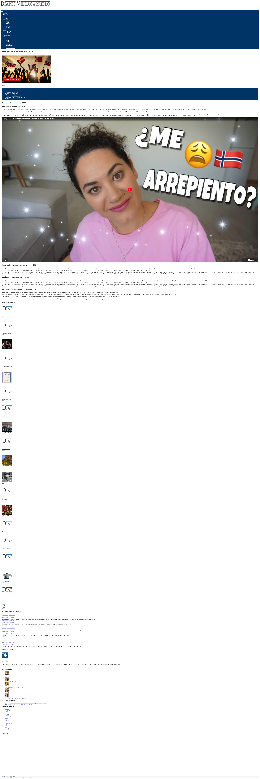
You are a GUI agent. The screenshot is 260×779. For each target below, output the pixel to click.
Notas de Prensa (9, 45)
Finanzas (8, 26)
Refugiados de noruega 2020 (11, 93)
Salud (7, 41)
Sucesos (8, 46)
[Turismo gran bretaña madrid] (130, 626)
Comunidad (8, 31)
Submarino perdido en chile (8, 617)
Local (4, 30)
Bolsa (7, 22)
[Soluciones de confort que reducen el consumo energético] (7, 697)
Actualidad (6, 14)
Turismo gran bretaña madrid (8, 628)
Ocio (7, 18)
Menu (2, 11)
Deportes (5, 36)
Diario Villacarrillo (4, 776)
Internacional (6, 35)
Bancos (7, 21)
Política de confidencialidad (16, 777)
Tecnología (6, 37)
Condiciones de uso (5, 777)
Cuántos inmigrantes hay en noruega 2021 (14, 94)
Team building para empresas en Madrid (14, 687)
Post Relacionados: (9, 98)
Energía (7, 24)
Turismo (8, 42)
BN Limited (5, 661)
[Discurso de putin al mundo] (130, 642)
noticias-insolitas (8, 723)
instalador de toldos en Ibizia (11, 681)
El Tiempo (5, 13)
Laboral (8, 27)
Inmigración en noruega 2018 (11, 92)
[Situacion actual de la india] (130, 636)
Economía (5, 19)
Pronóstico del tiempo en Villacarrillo (13, 667)
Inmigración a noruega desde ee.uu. (13, 96)
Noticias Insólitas (10, 48)
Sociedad (8, 40)
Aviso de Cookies (40, 777)
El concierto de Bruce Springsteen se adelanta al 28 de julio (23, 704)
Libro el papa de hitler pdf (7, 633)
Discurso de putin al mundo (8, 644)
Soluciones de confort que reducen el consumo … (16, 698)
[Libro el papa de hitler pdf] (130, 631)
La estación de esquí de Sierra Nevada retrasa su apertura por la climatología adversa (28, 703)
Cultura (5, 15)
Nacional (5, 33)
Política (5, 28)
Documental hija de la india (8, 622)
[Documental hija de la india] (130, 620)
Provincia (8, 32)
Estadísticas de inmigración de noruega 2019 (15, 97)
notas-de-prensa (8, 722)
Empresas (8, 23)
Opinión (8, 44)
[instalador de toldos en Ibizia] (7, 680)
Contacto (48, 777)
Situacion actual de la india (8, 639)
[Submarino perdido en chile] (130, 615)
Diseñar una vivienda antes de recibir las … (14, 676)
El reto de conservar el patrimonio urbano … (14, 692)
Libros (7, 17)
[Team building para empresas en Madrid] (7, 686)
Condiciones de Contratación (29, 777)
